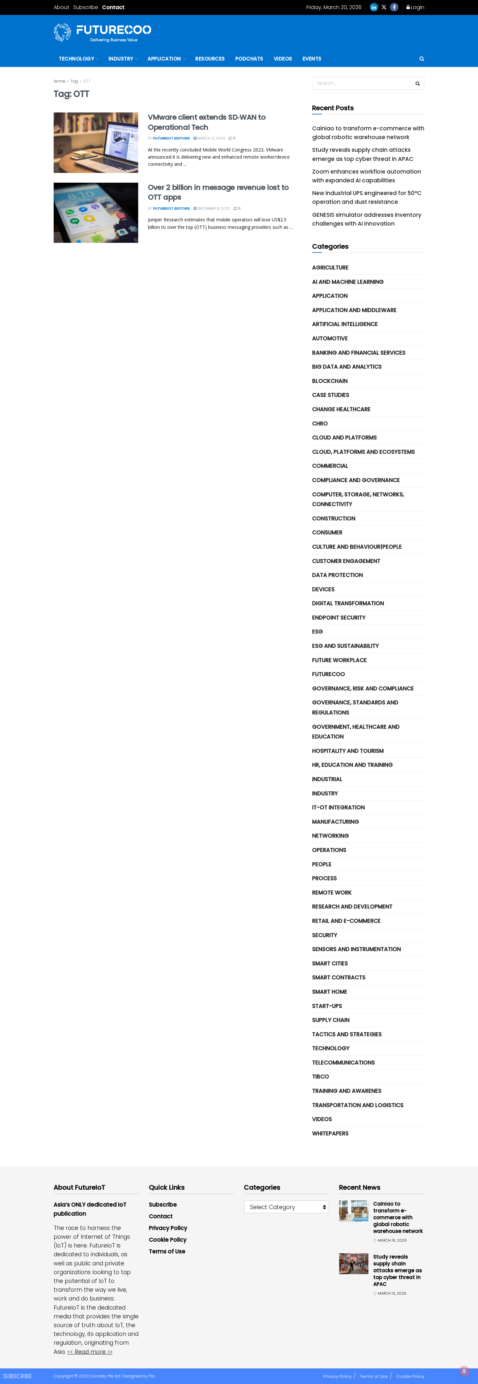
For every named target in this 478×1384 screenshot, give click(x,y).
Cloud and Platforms (344, 437)
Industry (121, 58)
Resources (210, 58)
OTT (87, 81)
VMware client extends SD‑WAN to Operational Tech (206, 122)
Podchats (249, 58)
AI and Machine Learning (348, 282)
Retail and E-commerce (346, 921)
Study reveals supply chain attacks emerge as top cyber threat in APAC (397, 1270)
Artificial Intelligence (345, 324)
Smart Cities (330, 963)
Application (164, 58)
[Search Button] (421, 59)
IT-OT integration (338, 807)
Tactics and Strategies (347, 1034)
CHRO (320, 423)
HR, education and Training (352, 765)
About (61, 7)
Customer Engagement (346, 561)
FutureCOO (328, 674)
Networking (330, 836)
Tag (74, 81)
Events (312, 58)
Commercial (330, 466)
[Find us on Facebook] (394, 7)
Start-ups (327, 1006)
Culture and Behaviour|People (357, 547)
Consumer (327, 532)
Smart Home (329, 992)
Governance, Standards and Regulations (355, 707)
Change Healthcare (341, 409)
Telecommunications (343, 1062)
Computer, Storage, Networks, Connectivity (358, 499)
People (322, 864)
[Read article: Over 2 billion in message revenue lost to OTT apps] (96, 213)
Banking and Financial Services (358, 353)
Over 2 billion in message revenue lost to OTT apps (218, 192)
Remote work (332, 892)
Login (417, 7)
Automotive (330, 338)
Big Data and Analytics (347, 367)
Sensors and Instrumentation (356, 949)
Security (324, 935)
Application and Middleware (354, 310)
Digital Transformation (348, 603)
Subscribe (85, 7)
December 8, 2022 (213, 208)
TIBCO (320, 1076)
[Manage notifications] (464, 1371)
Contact (113, 7)
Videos (283, 58)
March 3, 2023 (210, 138)
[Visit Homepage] (102, 32)
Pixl (152, 1376)
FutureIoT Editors (171, 138)
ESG (317, 631)
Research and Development (352, 906)
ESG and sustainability (345, 646)
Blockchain (330, 381)
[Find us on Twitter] (384, 7)
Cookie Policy (168, 1240)
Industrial (327, 779)
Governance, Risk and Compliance (363, 688)
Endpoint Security (338, 617)
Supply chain (331, 1020)
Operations (329, 850)
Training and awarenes (346, 1091)
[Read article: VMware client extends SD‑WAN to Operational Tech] (96, 142)
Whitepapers (330, 1133)
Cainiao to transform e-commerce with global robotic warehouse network (398, 1217)
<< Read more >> (90, 1352)
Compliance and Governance (356, 480)
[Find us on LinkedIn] (374, 7)
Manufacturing (335, 822)
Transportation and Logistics (358, 1105)
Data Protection (337, 575)
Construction (333, 518)
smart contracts (338, 977)
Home (59, 81)
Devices (323, 589)
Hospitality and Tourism (348, 751)
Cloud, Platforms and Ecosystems (363, 452)
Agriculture (330, 267)
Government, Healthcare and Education (356, 732)
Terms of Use (167, 1251)
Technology (76, 58)
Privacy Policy (168, 1228)
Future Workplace (339, 660)
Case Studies (330, 395)
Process (324, 878)
